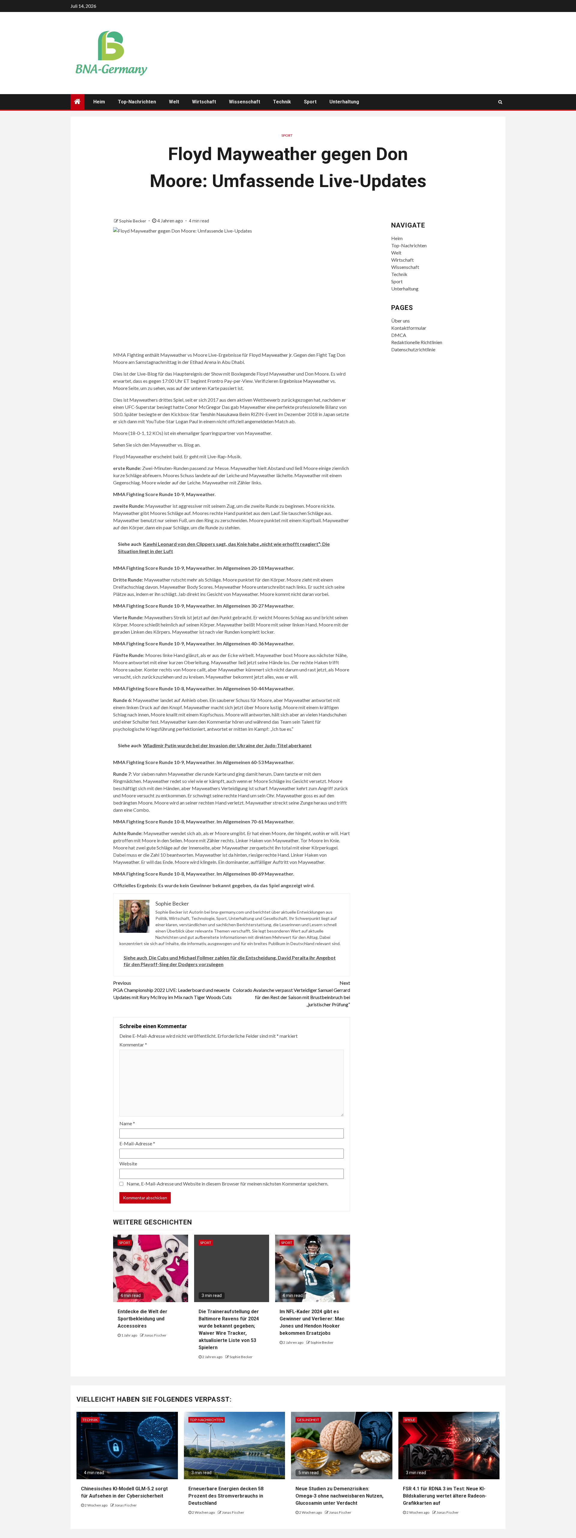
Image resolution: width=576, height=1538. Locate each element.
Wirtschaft (204, 102)
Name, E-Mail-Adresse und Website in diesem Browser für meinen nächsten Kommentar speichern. (227, 1183)
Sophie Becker (133, 220)
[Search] (500, 102)
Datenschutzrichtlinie (413, 349)
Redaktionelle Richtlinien (416, 342)
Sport (310, 102)
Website (128, 1163)
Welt (174, 102)
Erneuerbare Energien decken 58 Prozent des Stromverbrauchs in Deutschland (225, 1496)
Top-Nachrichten (137, 102)
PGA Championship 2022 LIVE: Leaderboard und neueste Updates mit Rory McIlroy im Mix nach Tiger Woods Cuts (172, 990)
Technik (282, 102)
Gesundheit (308, 1420)
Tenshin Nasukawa (219, 414)
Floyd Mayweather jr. (270, 355)
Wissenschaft (244, 102)
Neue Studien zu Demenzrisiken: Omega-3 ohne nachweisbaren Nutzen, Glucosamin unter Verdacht (339, 1496)
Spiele (409, 1420)
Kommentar (133, 1044)
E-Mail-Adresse (137, 1143)
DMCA (398, 335)
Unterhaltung (344, 102)
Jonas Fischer (155, 1335)
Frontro (215, 381)
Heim (99, 102)
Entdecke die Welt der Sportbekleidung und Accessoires (142, 1319)
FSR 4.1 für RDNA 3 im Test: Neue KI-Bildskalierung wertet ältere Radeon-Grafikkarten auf (445, 1496)
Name (127, 1123)
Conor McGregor (203, 407)
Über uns (400, 320)
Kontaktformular (408, 328)
